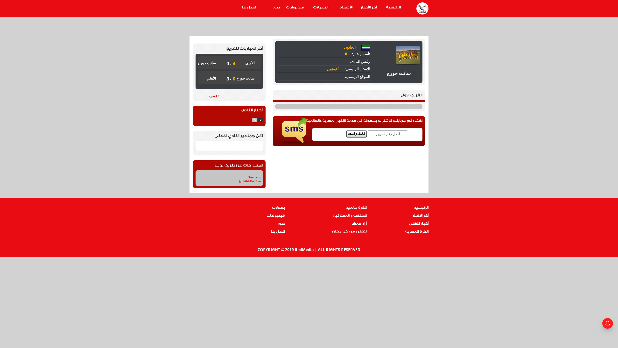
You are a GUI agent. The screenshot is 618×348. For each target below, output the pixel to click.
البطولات (320, 7)
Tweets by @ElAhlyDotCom (250, 179)
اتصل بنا (249, 7)
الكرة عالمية (356, 208)
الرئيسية (393, 7)
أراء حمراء (359, 224)
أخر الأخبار (369, 7)
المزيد (214, 96)
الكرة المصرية (416, 232)
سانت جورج (207, 63)
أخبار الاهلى (418, 224)
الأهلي (250, 63)
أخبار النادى (252, 110)
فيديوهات (295, 7)
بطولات (278, 208)
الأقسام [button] (345, 7)
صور (276, 7)
